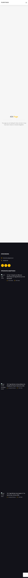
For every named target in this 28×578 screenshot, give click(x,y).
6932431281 (5, 260)
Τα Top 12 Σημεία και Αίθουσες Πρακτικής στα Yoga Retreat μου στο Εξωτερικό (16, 276)
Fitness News (10, 280)
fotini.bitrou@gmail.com (8, 258)
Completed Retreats (12, 387)
